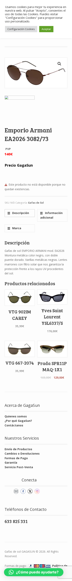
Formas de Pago (16, 458)
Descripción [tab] (20, 213)
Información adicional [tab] (51, 215)
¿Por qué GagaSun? (18, 421)
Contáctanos (14, 425)
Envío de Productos (18, 449)
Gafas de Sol (36, 202)
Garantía (11, 462)
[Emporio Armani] (20, 111)
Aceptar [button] (46, 29)
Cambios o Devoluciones (22, 453)
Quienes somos (16, 416)
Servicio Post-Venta (19, 467)
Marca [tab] (16, 228)
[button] (59, 63)
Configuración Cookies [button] (21, 29)
